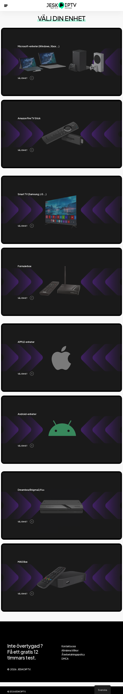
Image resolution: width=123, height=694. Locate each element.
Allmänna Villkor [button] (70, 650)
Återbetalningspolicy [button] (73, 654)
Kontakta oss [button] (69, 646)
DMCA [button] (65, 658)
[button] (6, 5)
